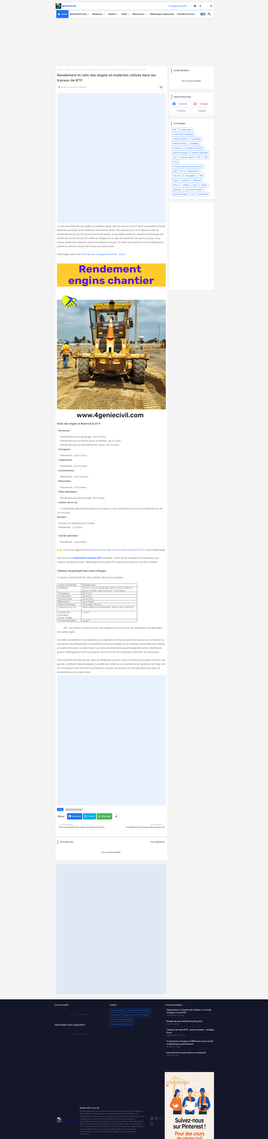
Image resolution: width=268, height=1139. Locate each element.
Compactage (185, 130)
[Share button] (116, 816)
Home (64, 14)
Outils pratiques (117, 1010)
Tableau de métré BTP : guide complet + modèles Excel (190, 1031)
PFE (206, 157)
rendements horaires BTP (87, 558)
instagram (204, 104)
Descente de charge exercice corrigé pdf (186, 1053)
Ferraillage (194, 144)
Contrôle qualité (180, 139)
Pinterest (202, 111)
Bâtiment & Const (78, 14)
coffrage (185, 185)
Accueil (60, 70)
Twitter (91, 816)
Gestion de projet (180, 153)
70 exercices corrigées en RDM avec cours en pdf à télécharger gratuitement (190, 1042)
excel (194, 185)
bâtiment (197, 180)
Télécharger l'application (161, 14)
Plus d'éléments (158, 842)
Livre (175, 157)
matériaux (177, 190)
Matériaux (97, 14)
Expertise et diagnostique (139, 1010)
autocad (185, 180)
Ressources (138, 14)
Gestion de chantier (74, 70)
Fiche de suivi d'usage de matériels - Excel (103, 254)
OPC (199, 157)
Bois (174, 130)
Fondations (177, 148)
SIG (181, 171)
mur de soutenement (194, 190)
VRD (201, 176)
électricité (115, 1015)
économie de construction (122, 1020)
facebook (183, 104)
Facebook (76, 816)
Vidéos (176, 180)
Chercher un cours (186, 14)
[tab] (62, 14)
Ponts (175, 162)
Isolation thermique (200, 153)
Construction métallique (183, 134)
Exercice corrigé (179, 144)
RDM (175, 171)
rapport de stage (180, 194)
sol (192, 194)
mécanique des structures (122, 1024)
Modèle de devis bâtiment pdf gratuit (185, 1021)
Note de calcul (187, 157)
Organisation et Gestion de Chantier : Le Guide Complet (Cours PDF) (189, 1011)
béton (175, 185)
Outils (124, 14)
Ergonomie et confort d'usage (136, 1015)
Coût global (196, 139)
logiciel (204, 185)
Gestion (112, 14)
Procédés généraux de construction (188, 167)
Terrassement (193, 171)
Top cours (177, 176)
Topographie (190, 176)
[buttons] (195, 6)
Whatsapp (106, 816)
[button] (203, 14)
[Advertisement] (134, 41)
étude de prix (202, 194)
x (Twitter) (181, 111)
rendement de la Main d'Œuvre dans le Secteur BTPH (116, 550)
